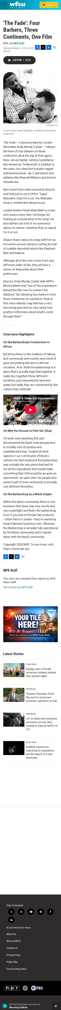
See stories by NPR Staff (18, 587)
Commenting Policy (17, 969)
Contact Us (12, 948)
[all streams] (56, 1006)
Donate (50, 4)
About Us (11, 934)
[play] (5, 1006)
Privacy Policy (13, 955)
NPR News (31, 689)
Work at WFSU (14, 941)
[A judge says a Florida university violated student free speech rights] (13, 670)
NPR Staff (19, 43)
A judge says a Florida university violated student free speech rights (41, 672)
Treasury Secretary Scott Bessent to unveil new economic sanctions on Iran (41, 697)
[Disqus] (30, 850)
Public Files (12, 962)
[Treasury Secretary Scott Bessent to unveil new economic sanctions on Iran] (13, 695)
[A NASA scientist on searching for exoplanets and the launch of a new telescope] (13, 748)
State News (31, 664)
